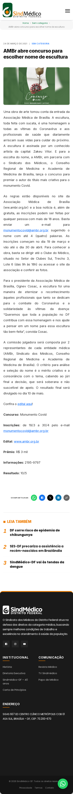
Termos (38, 787)
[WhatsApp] (34, 498)
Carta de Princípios (14, 690)
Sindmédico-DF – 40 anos (15, 681)
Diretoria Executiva (14, 673)
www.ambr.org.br (26, 441)
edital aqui (24, 404)
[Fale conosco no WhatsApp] (63, 784)
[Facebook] (42, 498)
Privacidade (25, 787)
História (7, 667)
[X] (50, 498)
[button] (67, 10)
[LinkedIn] (58, 498)
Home (26, 23)
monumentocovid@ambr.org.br (26, 230)
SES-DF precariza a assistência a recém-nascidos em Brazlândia (36, 548)
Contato (49, 787)
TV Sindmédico (48, 673)
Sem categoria (40, 23)
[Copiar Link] (66, 498)
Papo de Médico (49, 679)
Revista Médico (48, 667)
